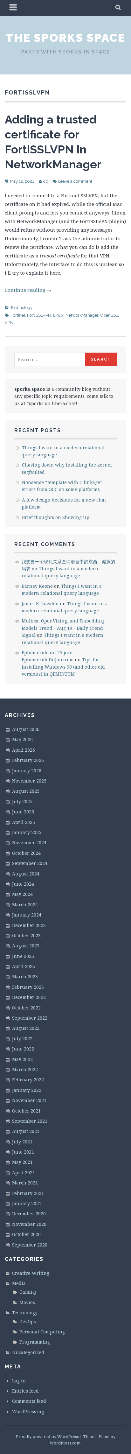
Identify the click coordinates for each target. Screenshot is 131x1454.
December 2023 (29, 925)
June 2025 (23, 812)
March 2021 (25, 1183)
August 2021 (25, 1131)
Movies (27, 1302)
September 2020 (29, 1245)
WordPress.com (65, 1443)
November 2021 (29, 1100)
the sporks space (65, 37)
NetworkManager (82, 315)
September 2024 (29, 863)
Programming (34, 1342)
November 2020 (29, 1224)
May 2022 (22, 1059)
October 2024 (26, 853)
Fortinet (17, 315)
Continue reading (28, 290)
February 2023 (28, 987)
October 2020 (26, 1234)
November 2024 (29, 842)
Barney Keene (37, 586)
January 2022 (26, 1090)
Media (19, 1283)
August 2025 (25, 791)
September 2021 (29, 1121)
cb (45, 181)
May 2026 (22, 739)
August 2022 (25, 1028)
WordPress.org (28, 1411)
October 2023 (26, 935)
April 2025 (23, 822)
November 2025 (29, 781)
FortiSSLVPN (39, 315)
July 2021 (22, 1142)
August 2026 (25, 729)
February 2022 (28, 1080)
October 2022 (26, 1008)
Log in (19, 1381)
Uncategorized (28, 1352)
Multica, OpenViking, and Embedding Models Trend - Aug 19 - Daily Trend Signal (63, 628)
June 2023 (23, 956)
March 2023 (25, 976)
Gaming (28, 1292)
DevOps (27, 1321)
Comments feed (29, 1401)
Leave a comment (75, 181)
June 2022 (23, 1049)
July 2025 (22, 801)
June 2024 (23, 884)
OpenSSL (109, 315)
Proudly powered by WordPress (47, 1436)
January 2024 (26, 915)
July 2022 (22, 1039)
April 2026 (23, 750)
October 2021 (26, 1111)
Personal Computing (42, 1332)
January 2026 (26, 771)
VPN (9, 322)
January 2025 (26, 832)
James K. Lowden (40, 604)
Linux (58, 315)
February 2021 (28, 1193)
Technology (21, 307)
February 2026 (28, 760)
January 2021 (26, 1203)
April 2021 (23, 1173)
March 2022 (25, 1069)
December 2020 (29, 1214)
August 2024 (25, 874)
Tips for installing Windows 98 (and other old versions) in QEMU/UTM (63, 667)
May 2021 (22, 1162)
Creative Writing (30, 1273)
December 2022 (29, 997)
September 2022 (29, 1018)
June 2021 (23, 1152)
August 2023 (25, 946)
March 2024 (25, 905)
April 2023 (23, 966)
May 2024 (22, 894)
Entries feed (25, 1391)
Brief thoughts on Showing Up (55, 517)
